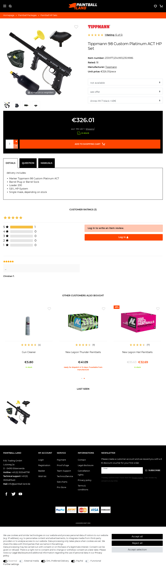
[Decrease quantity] (15, 146)
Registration (44, 465)
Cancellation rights (84, 473)
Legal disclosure (85, 465)
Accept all (137, 536)
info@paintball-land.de (19, 484)
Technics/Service (65, 476)
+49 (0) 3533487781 (20, 472)
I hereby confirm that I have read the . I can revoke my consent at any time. (129, 479)
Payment (61, 460)
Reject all (137, 543)
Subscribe (154, 470)
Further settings (11, 564)
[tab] (11, 163)
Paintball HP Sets (49, 15)
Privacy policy (84, 480)
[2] (17, 106)
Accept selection (137, 549)
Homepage (8, 15)
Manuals (46, 163)
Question (28, 163)
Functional (95, 561)
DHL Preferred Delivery (57, 561)
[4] (36, 106)
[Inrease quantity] (15, 142)
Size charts (62, 482)
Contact (82, 460)
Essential (12, 561)
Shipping (90, 129)
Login (41, 460)
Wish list (42, 476)
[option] (29, 337)
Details (10, 163)
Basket (41, 471)
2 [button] (84, 378)
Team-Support (64, 471)
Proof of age (63, 465)
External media (31, 561)
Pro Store (61, 487)
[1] (7, 106)
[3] (26, 106)
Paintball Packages (27, 15)
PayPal (79, 561)
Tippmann (111, 67)
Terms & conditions (83, 487)
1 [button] (81, 378)
